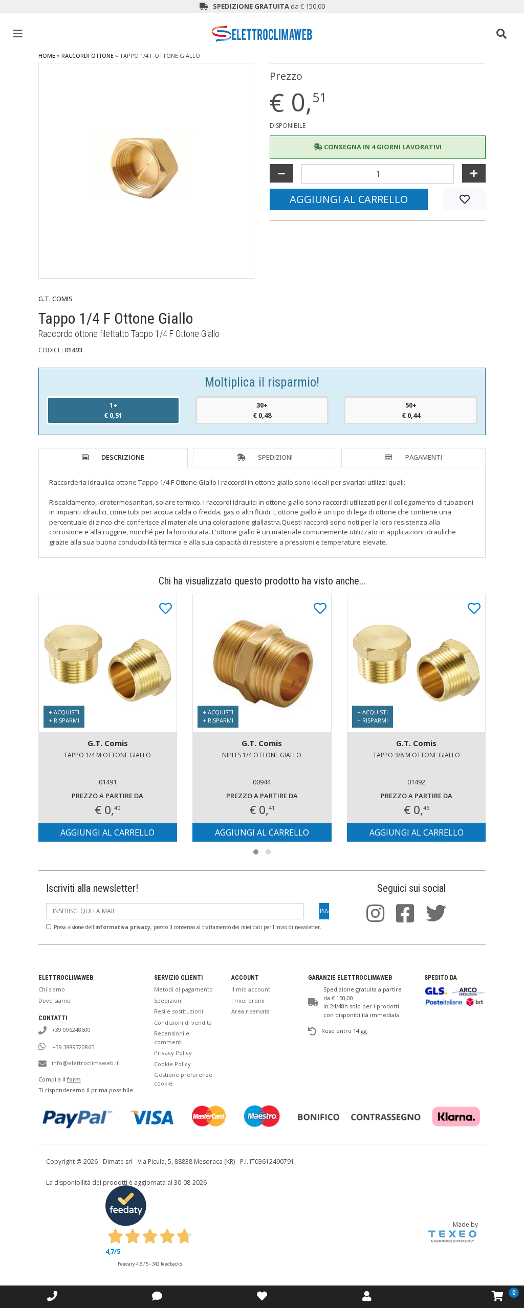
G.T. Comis (55, 298)
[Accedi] (262, 1296)
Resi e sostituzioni (178, 1011)
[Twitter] (441, 918)
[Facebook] (410, 918)
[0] (498, 1296)
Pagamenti (423, 457)
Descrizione (122, 457)
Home (46, 55)
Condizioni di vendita (183, 1022)
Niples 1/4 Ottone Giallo (261, 755)
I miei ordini (248, 1000)
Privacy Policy (173, 1052)
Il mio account (250, 989)
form (74, 1079)
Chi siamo (51, 989)
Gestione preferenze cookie (183, 1079)
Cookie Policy (172, 1064)
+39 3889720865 (72, 1047)
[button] (256, 852)
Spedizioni (275, 457)
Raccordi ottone (87, 55)
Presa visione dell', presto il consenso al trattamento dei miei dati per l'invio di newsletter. (187, 927)
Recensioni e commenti (171, 1037)
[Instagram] (380, 918)
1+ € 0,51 (113, 410)
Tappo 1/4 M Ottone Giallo (107, 755)
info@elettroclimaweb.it (85, 1063)
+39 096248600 (71, 1029)
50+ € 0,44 (411, 410)
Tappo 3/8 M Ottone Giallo (416, 755)
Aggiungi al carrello (349, 199)
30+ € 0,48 (262, 410)
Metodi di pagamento (183, 989)
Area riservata (250, 1011)
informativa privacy (122, 927)
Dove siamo (54, 1000)
